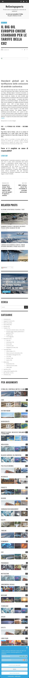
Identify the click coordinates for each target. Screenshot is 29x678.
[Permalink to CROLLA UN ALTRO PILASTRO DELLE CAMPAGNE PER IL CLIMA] (24, 556)
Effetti (5, 362)
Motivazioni (6, 338)
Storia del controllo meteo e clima (14, 330)
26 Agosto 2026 (4, 211)
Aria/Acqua (8, 342)
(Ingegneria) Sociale (10, 347)
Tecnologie (6, 349)
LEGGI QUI (4, 155)
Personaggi (8, 336)
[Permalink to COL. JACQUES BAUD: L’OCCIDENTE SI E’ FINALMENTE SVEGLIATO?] (17, 481)
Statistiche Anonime (14, 665)
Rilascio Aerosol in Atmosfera (13, 353)
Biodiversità (9, 363)
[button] (27, 647)
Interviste (6, 326)
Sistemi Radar (9, 351)
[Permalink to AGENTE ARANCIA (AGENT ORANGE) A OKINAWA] (7, 524)
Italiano (5, 267)
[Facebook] (21, 1)
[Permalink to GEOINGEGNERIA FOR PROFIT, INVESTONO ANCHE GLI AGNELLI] (24, 546)
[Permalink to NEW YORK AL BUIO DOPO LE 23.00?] (17, 546)
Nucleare (8, 358)
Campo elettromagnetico (9, 371)
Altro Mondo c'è (7, 373)
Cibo (7, 340)
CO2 (7, 356)
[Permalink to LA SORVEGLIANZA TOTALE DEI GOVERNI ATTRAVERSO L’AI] (17, 589)
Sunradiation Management (12, 354)
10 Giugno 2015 (6, 49)
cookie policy (17, 676)
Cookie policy (11, 676)
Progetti (8, 335)
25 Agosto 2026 (4, 248)
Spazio (7, 360)
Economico (8, 345)
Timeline (5, 328)
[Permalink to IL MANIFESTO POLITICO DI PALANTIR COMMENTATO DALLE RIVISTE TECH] (24, 589)
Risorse (8, 344)
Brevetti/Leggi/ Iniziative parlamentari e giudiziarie (14, 433)
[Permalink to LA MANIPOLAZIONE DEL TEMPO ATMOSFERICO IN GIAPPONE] (24, 393)
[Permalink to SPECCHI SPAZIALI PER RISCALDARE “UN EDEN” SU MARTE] (17, 621)
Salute (7, 367)
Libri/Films (6, 369)
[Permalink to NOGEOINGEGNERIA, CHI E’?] (7, 481)
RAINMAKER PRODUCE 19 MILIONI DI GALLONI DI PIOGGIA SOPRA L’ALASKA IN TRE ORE (13, 227)
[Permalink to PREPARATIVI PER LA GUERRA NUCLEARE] (7, 599)
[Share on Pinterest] (27, 49)
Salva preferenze (14, 673)
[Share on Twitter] (24, 49)
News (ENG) (6, 324)
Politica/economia (10, 365)
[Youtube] (23, 1)
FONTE (2, 118)
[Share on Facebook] (22, 49)
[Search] (3, 1)
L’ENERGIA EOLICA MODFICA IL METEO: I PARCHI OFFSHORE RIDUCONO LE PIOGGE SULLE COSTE (13, 245)
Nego (14, 669)
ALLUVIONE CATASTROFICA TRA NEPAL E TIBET (13, 209)
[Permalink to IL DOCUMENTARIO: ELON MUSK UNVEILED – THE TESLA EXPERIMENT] (24, 643)
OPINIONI (6, 319)
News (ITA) (4, 22)
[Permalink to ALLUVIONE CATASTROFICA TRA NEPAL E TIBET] (14, 219)
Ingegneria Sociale (8, 321)
